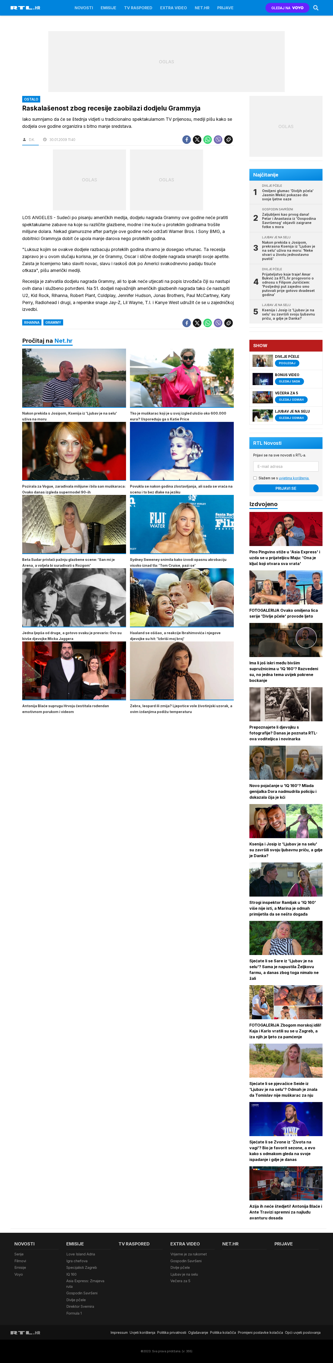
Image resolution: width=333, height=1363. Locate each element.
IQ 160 (71, 1274)
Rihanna (31, 322)
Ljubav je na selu (184, 1274)
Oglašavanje (198, 1332)
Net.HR (202, 7)
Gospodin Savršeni (82, 1293)
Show (260, 345)
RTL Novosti (267, 443)
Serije (19, 1254)
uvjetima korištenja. (294, 478)
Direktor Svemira (80, 1306)
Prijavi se (285, 488)
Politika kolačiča (223, 1332)
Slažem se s (284, 478)
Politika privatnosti (171, 1332)
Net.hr (63, 340)
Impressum (119, 1332)
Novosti (84, 7)
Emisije (108, 7)
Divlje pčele (76, 1300)
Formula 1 (74, 1313)
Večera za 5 (180, 1281)
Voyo (18, 1274)
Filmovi (20, 1261)
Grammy (53, 322)
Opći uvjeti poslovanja (303, 1332)
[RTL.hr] (25, 8)
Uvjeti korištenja (142, 1332)
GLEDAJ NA (280, 8)
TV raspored (138, 7)
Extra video (173, 7)
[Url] (228, 139)
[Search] (316, 7)
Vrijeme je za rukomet (188, 1254)
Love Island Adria (80, 1254)
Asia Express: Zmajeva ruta (85, 1284)
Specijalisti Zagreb (81, 1267)
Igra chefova (77, 1261)
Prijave (225, 7)
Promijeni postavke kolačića (260, 1332)
